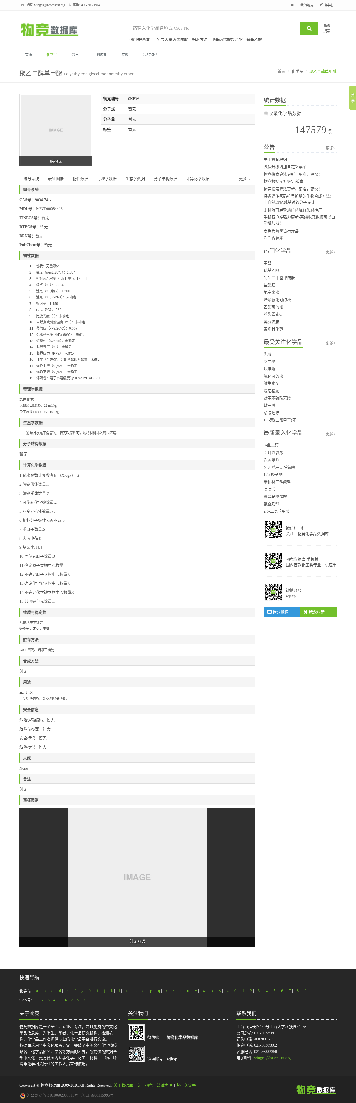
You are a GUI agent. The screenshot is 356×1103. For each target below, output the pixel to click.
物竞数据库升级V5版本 (283, 181)
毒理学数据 (107, 179)
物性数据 (80, 179)
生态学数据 (135, 179)
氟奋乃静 (271, 504)
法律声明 (164, 1085)
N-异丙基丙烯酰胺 (172, 40)
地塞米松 (271, 292)
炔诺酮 (269, 369)
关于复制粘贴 (275, 160)
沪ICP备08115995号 (97, 1095)
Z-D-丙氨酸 (273, 238)
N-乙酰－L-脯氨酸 (279, 467)
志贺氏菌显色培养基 (281, 231)
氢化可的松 (273, 376)
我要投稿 (280, 612)
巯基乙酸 (254, 40)
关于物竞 (145, 1085)
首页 (28, 55)
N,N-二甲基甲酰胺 (279, 278)
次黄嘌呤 (271, 460)
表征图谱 (56, 179)
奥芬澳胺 (271, 322)
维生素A (271, 383)
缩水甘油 (199, 40)
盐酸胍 (269, 285)
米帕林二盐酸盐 (277, 482)
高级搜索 (326, 28)
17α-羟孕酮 (273, 475)
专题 (125, 55)
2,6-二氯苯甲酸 (277, 511)
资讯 (75, 55)
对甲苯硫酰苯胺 (277, 398)
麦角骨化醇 (273, 329)
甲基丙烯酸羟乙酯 (227, 40)
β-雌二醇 (271, 445)
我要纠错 (316, 612)
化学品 (51, 55)
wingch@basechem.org (49, 5)
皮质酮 (269, 362)
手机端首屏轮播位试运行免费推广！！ (297, 210)
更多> (331, 148)
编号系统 (31, 179)
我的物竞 (307, 5)
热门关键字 (186, 1085)
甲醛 (267, 263)
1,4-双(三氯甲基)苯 (280, 420)
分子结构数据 (165, 179)
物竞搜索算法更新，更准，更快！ (293, 174)
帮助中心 (326, 5)
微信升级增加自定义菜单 (285, 167)
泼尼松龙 (271, 391)
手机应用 (100, 55)
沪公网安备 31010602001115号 (52, 1095)
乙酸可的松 (273, 307)
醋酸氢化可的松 (277, 300)
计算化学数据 (197, 179)
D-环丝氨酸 (273, 453)
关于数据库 (123, 1085)
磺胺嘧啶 (271, 413)
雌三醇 (269, 405)
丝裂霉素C (273, 314)
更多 (243, 179)
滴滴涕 (269, 489)
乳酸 (267, 354)
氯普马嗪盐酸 (275, 497)
